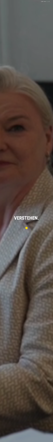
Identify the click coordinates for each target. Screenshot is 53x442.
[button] (49, 1)
